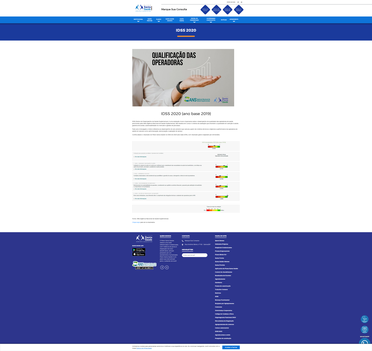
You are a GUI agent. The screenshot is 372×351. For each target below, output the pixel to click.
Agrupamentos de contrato (224, 324)
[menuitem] (149, 19)
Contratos (218, 307)
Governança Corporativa (223, 310)
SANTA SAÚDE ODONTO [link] (170, 19)
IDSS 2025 (218, 331)
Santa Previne (220, 265)
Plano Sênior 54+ (221, 254)
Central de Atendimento (223, 272)
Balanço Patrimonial (222, 300)
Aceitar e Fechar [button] (231, 347)
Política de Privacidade (144, 348)
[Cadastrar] (210, 255)
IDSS (216, 296)
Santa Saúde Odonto (222, 261)
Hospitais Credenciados (223, 247)
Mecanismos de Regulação (224, 321)
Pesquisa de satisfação (223, 338)
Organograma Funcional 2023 (225, 317)
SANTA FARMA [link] (182, 19)
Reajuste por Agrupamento (224, 303)
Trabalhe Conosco (221, 289)
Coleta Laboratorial (222, 328)
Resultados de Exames (223, 275)
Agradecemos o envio (222, 335)
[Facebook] (238, 2)
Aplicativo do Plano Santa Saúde (226, 268)
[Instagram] (241, 2)
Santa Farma (219, 258)
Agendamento (220, 279)
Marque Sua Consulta (174, 9)
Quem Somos (219, 240)
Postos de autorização (223, 286)
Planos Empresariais (222, 251)
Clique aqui (136, 222)
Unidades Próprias (221, 244)
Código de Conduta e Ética (224, 314)
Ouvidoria (218, 282)
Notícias (218, 293)
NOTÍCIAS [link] (224, 19)
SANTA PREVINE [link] (149, 19)
